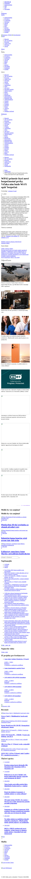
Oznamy (6, 101)
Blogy (5, 25)
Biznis (6, 92)
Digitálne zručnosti (9, 111)
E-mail (14, 191)
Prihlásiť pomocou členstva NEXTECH (11, 241)
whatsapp (10, 191)
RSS (5, 26)
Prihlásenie (4, 13)
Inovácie (6, 105)
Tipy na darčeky (8, 40)
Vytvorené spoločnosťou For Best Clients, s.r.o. (13, 865)
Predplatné (7, 3)
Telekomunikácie (8, 99)
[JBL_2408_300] (5, 645)
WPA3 (12, 257)
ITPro (5, 86)
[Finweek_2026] (5, 706)
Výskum (6, 83)
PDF (5, 6)
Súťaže (6, 23)
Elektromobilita (8, 5)
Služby (3, 15)
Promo (6, 107)
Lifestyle (6, 108)
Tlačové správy (8, 91)
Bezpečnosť (7, 95)
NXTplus (6, 22)
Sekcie (3, 49)
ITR (5, 7)
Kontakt (6, 32)
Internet (6, 93)
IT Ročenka (7, 20)
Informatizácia (8, 96)
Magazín (6, 39)
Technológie (7, 85)
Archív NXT (7, 43)
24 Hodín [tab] (6, 564)
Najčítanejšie (7, 166)
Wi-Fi (2, 257)
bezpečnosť (7, 257)
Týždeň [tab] (6, 566)
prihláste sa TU (5, 237)
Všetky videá (4, 652)
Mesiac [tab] (6, 567)
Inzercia (6, 27)
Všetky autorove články (7, 248)
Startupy (6, 102)
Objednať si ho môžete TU (12, 236)
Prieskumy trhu (8, 98)
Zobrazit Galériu (5, 243)
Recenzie (6, 42)
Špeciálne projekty (9, 89)
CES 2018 (16, 257)
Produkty (6, 104)
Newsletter (7, 9)
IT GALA (7, 19)
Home (5, 170)
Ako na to (6, 88)
